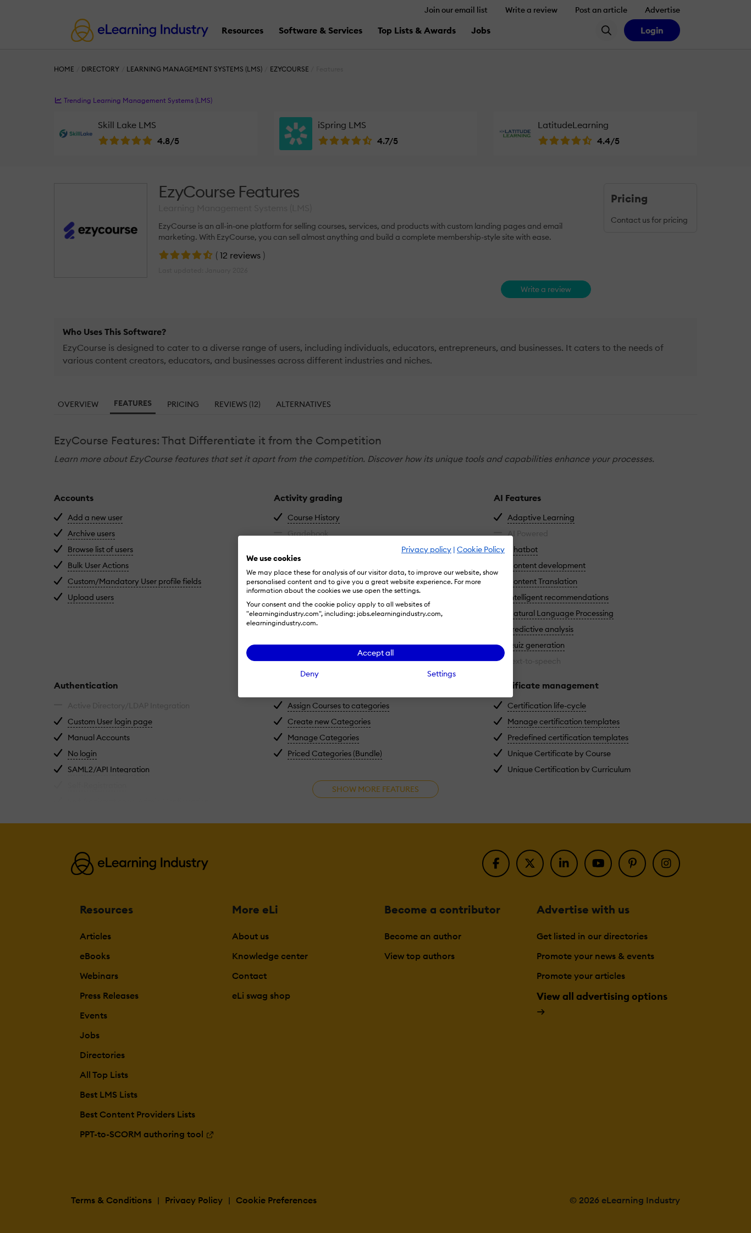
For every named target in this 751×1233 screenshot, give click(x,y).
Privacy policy (426, 549)
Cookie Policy (481, 549)
